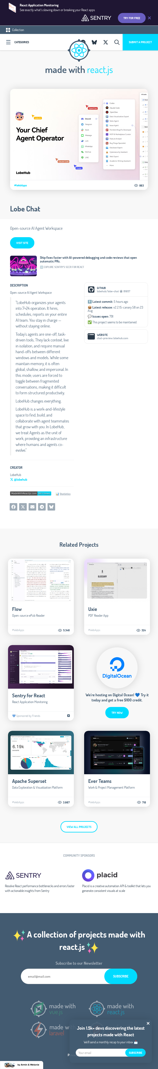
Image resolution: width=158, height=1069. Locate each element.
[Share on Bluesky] (51, 507)
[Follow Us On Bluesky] (94, 42)
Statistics (65, 494)
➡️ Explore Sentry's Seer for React (62, 267)
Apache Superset (29, 781)
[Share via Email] (32, 507)
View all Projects (79, 827)
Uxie (92, 609)
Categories (21, 42)
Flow (17, 609)
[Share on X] (23, 507)
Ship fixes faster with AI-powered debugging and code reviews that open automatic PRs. (88, 259)
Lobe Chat (25, 208)
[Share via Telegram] (42, 507)
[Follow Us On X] (105, 42)
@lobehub (20, 479)
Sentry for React (28, 695)
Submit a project (140, 42)
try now (117, 713)
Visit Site (22, 243)
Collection (18, 30)
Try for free (131, 18)
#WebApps (20, 185)
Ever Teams (100, 781)
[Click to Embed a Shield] (30, 493)
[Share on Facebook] (13, 507)
